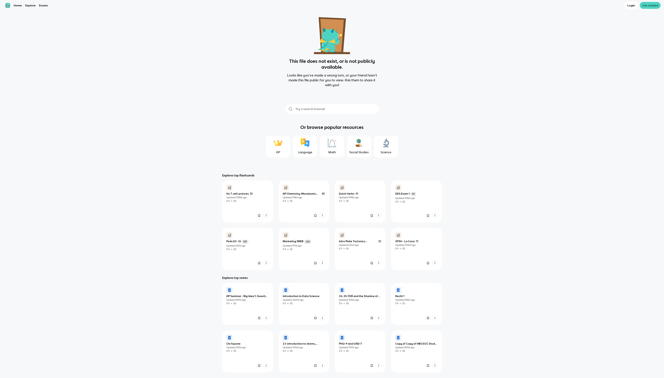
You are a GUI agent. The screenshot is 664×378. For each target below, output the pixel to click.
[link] (247, 201)
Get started (650, 5)
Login (631, 5)
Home (18, 5)
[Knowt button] (259, 215)
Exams (43, 5)
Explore (30, 5)
